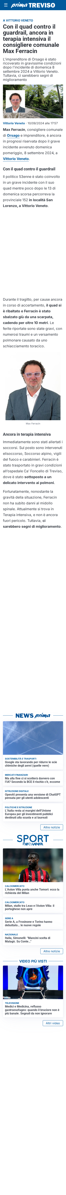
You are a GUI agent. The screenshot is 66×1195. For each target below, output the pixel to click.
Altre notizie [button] (51, 827)
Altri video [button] (53, 1023)
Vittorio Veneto (16, 159)
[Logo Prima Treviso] (33, 5)
